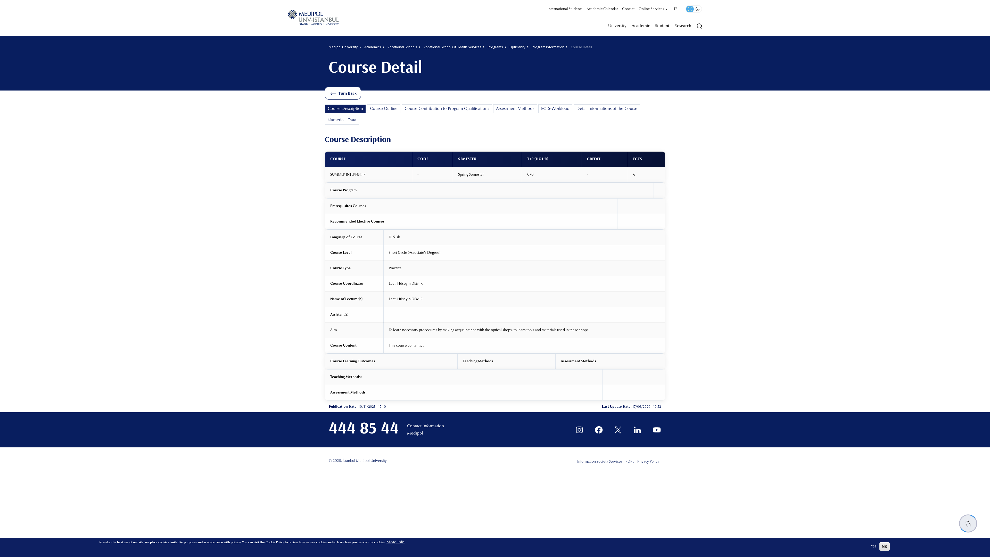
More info (395, 542)
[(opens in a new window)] (579, 430)
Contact (628, 9)
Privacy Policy (648, 462)
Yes (873, 546)
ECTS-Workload (555, 109)
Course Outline (384, 109)
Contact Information (425, 426)
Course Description (345, 109)
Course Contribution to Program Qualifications (447, 109)
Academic (641, 26)
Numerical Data (342, 120)
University (617, 26)
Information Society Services (599, 462)
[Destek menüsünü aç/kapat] (968, 523)
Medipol (415, 433)
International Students (565, 9)
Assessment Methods (515, 109)
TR (676, 9)
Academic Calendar (602, 9)
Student (662, 26)
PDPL (629, 462)
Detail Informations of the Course (606, 109)
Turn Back (347, 93)
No (884, 546)
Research (682, 26)
